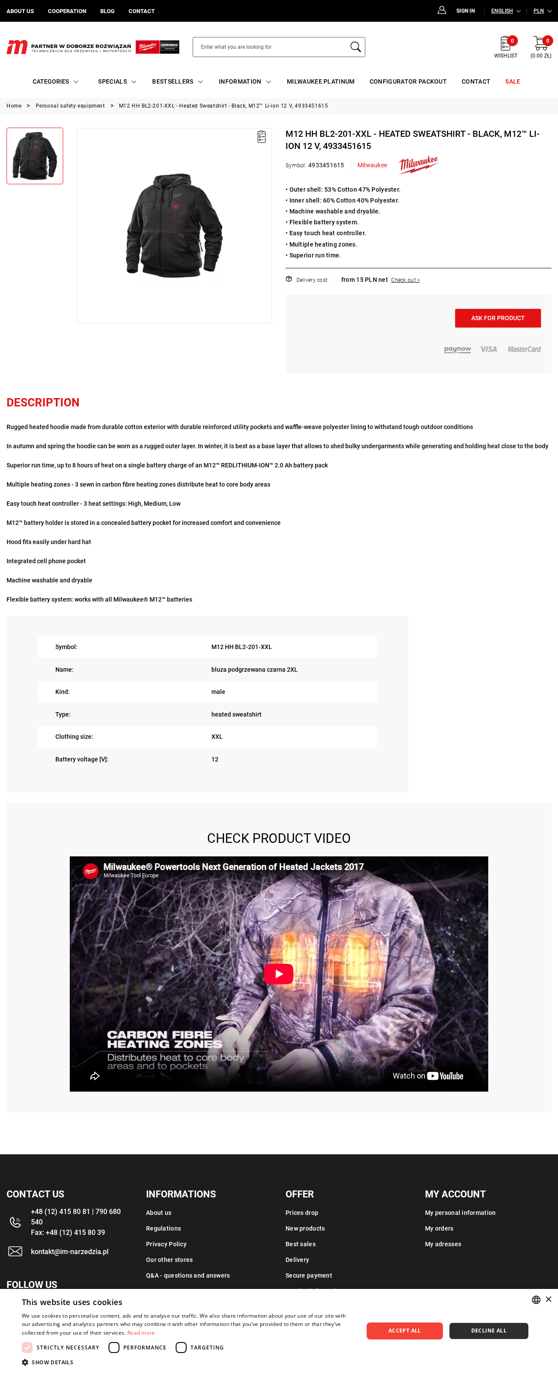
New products (305, 1228)
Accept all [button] (404, 1330)
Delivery (297, 1259)
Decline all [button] (489, 1330)
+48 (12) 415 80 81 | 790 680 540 (76, 1216)
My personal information (460, 1212)
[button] (82, 225)
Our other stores (169, 1259)
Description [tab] (43, 402)
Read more (141, 1332)
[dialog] (279, 1331)
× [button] (548, 1299)
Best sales (301, 1244)
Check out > (405, 280)
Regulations (163, 1228)
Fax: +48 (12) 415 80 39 (68, 1232)
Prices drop (302, 1212)
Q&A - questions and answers (188, 1275)
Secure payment (309, 1275)
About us (158, 1212)
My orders (439, 1228)
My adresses (443, 1244)
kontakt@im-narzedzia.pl (70, 1252)
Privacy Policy (166, 1244)
